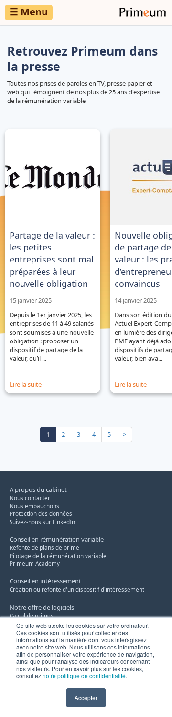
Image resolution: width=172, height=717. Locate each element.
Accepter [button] (86, 698)
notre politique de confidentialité (84, 675)
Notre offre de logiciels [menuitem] (42, 607)
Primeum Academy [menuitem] (35, 563)
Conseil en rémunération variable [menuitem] (57, 539)
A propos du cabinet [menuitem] (38, 489)
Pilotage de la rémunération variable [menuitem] (58, 555)
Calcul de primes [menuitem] (32, 615)
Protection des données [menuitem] (41, 513)
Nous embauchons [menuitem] (34, 506)
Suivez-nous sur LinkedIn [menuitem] (42, 521)
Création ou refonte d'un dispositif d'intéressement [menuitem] (77, 589)
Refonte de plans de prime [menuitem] (44, 547)
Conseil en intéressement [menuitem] (45, 581)
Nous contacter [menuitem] (30, 497)
